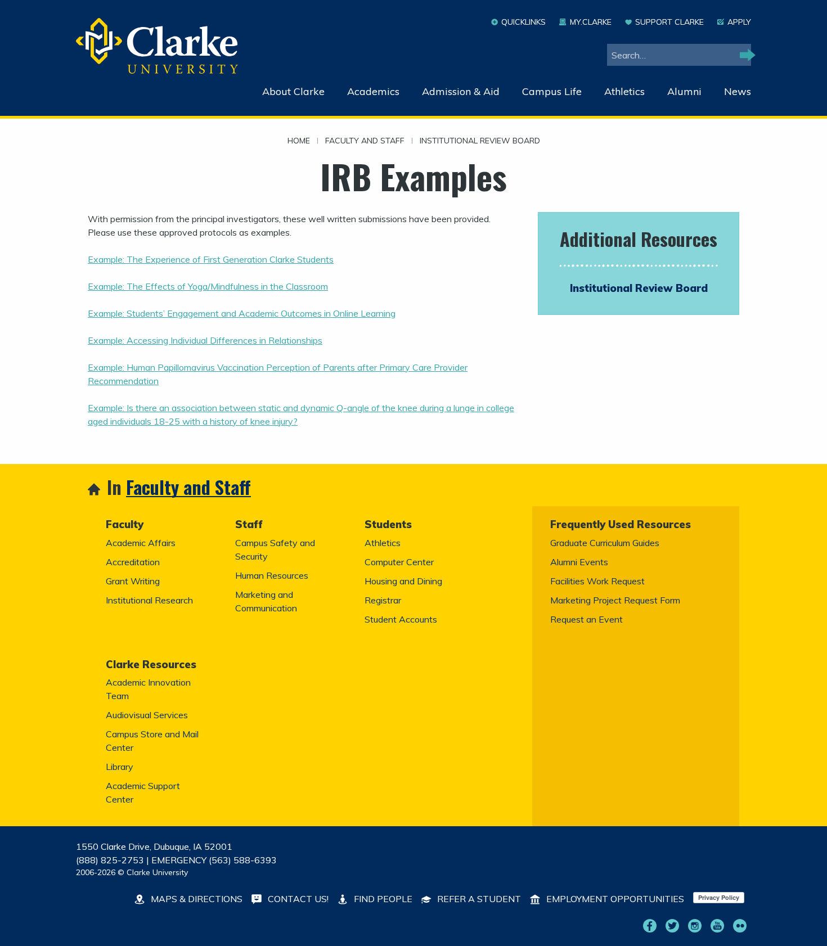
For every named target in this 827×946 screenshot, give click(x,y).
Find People (382, 898)
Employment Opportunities (614, 898)
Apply (739, 22)
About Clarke (293, 91)
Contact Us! (297, 898)
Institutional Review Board (480, 141)
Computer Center (399, 561)
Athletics (624, 91)
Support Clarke (669, 22)
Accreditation (133, 561)
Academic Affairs (141, 542)
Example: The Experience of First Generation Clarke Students (211, 259)
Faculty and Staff (364, 141)
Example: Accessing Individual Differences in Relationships (205, 340)
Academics (373, 91)
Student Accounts (401, 619)
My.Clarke (590, 22)
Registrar (383, 600)
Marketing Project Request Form (615, 600)
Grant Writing (133, 581)
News (737, 91)
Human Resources (271, 575)
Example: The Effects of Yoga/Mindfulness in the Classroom (208, 286)
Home (298, 141)
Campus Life (552, 91)
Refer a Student (478, 898)
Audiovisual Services (147, 714)
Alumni (684, 91)
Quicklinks (523, 22)
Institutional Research (149, 600)
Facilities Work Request (597, 581)
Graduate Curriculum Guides (604, 542)
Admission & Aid (461, 91)
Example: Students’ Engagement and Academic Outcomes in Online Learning (241, 313)
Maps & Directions (195, 898)
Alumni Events (579, 561)
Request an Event (586, 619)
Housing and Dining (403, 581)
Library (119, 766)
